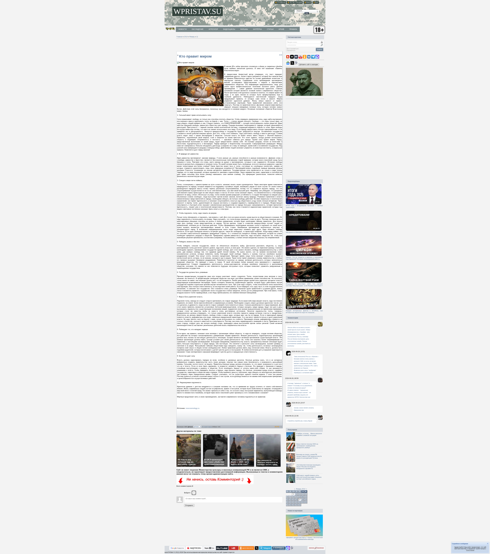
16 (297, 499)
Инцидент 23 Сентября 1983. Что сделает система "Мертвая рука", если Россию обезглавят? (304, 285)
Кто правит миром (207, 426)
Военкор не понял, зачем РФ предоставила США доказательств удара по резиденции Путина (309, 456)
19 (306, 499)
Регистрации (470, 550)
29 (294, 505)
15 (294, 499)
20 (287, 502)
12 (306, 497)
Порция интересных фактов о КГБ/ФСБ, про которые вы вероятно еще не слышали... (304, 311)
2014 (186, 37)
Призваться (291, 50)
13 (287, 499)
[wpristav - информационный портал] (308, 64)
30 (297, 505)
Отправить (189, 505)
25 (303, 502)
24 (300, 502)
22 (294, 502)
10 (300, 497)
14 (290, 499)
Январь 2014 (300, 489)
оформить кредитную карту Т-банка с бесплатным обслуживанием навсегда (304, 538)
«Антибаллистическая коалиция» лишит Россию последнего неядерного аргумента (308, 466)
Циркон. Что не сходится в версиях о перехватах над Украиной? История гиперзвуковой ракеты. (304, 258)
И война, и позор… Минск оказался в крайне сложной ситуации (309, 434)
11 (197, 37)
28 (290, 505)
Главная (179, 37)
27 (287, 505)
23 (297, 502)
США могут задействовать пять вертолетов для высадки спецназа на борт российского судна (308, 477)
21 (290, 502)
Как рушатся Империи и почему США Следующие (304, 232)
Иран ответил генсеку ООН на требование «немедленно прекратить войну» (307, 446)
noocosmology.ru (192, 408)
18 (303, 499)
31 (300, 505)
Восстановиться (292, 49)
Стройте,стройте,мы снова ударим (299, 421)
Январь (192, 37)
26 (306, 502)
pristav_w (197, 427)
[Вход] (193, 492)
